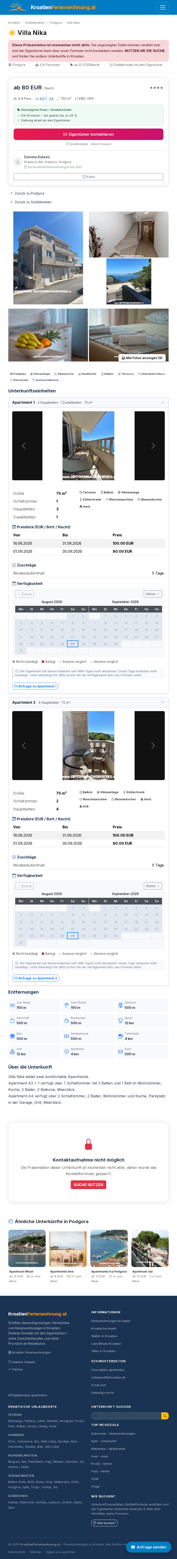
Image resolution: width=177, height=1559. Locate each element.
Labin (41, 1421)
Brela (40, 1482)
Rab (40, 1446)
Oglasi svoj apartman (60, 1552)
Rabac (21, 1426)
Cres (11, 1441)
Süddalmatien (35, 22)
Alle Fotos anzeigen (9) (144, 358)
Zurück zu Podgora (29, 193)
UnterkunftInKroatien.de (108, 1377)
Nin (24, 1461)
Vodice (13, 1467)
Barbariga (15, 1421)
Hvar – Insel (99, 1456)
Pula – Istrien (100, 1471)
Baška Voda (16, 1482)
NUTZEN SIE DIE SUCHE (145, 51)
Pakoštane (35, 1461)
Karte (91, 177)
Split (26, 1487)
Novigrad (66, 1421)
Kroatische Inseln (103, 1328)
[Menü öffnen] (163, 7)
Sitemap (35, 1552)
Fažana (30, 1421)
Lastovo (54, 1502)
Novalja (63, 1441)
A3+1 (43, 98)
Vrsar (53, 1426)
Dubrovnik (18, 1496)
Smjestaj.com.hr (102, 1392)
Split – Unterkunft (103, 1441)
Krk (36, 1441)
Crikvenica (24, 1441)
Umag (42, 1426)
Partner (17, 1369)
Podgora (56, 22)
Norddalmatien (22, 1455)
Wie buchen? (106, 1523)
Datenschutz (16, 1552)
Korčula (41, 1502)
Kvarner (16, 1435)
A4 (51, 98)
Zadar (25, 1467)
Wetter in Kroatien (104, 1336)
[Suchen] (165, 1415)
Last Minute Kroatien (106, 1343)
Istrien (15, 1414)
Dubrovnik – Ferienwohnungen (113, 1433)
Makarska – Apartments (108, 1448)
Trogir (35, 1487)
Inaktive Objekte (23, 1362)
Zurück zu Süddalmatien (33, 202)
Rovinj (32, 1426)
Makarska (62, 1482)
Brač (31, 1482)
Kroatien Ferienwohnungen (31, 1352)
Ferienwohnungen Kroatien (110, 1321)
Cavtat (13, 1502)
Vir (82, 1461)
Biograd (13, 1461)
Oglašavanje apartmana (29, 1395)
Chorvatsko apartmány (107, 1370)
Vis (55, 1487)
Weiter (151, 594)
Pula (11, 1426)
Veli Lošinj (52, 1446)
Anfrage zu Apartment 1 (37, 686)
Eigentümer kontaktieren (91, 134)
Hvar (49, 1482)
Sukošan (71, 1461)
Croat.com (98, 1385)
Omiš (74, 1482)
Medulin (52, 1421)
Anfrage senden (151, 1547)
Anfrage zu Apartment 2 (37, 978)
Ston (11, 1507)
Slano (78, 1502)
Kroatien (14, 22)
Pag (48, 1461)
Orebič (66, 1502)
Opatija (30, 1446)
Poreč (79, 1421)
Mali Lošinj (48, 1441)
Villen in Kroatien (103, 1351)
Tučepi (46, 1487)
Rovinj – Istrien (101, 1463)
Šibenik (58, 1461)
